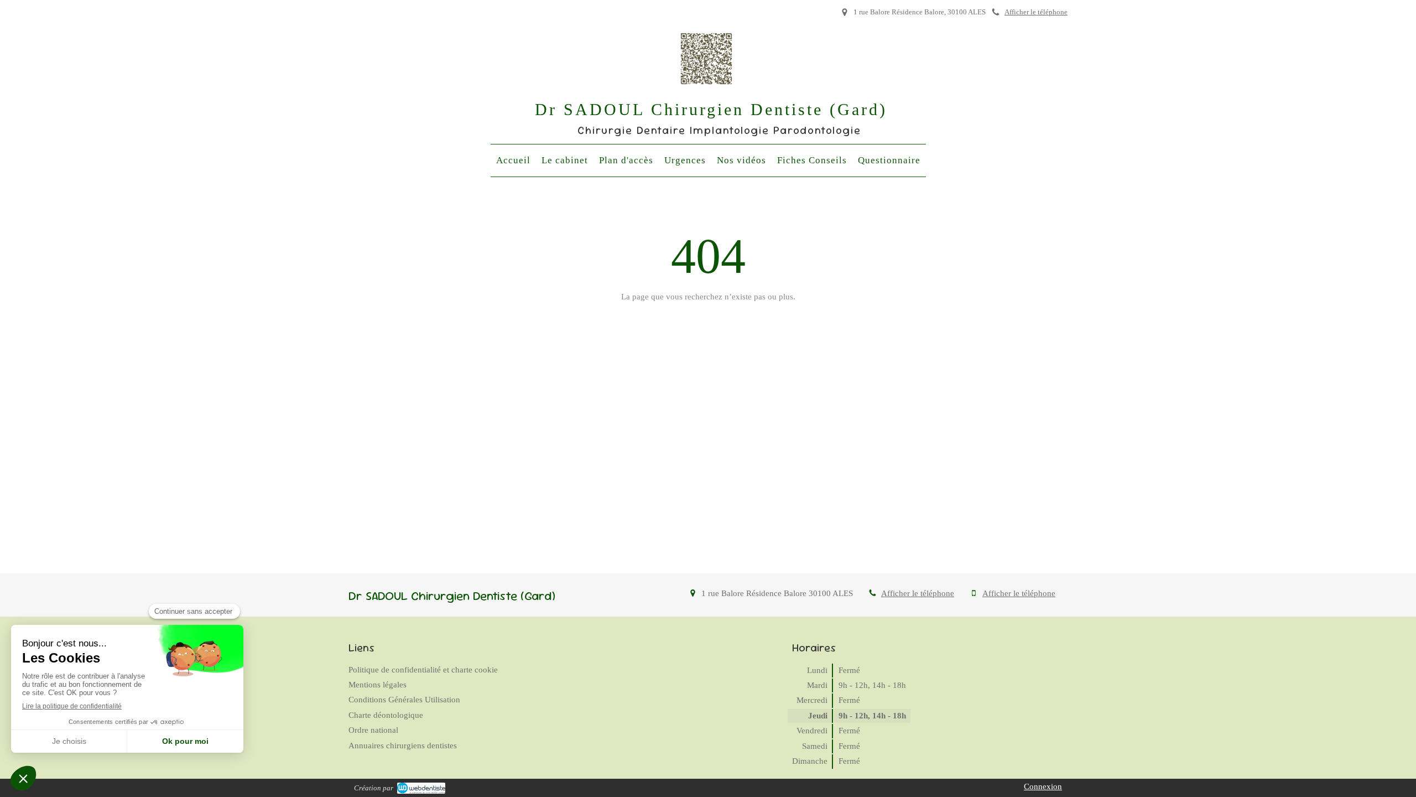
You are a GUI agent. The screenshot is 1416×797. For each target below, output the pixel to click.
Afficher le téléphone (1036, 12)
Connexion (1043, 786)
